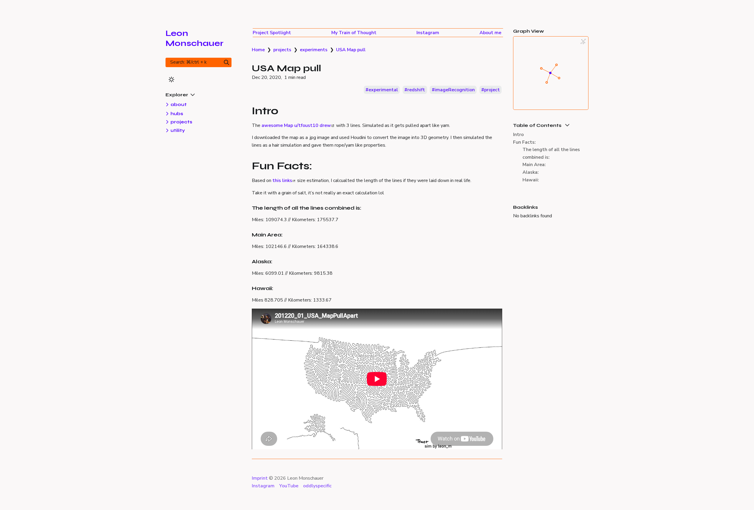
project (492, 90)
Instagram (427, 32)
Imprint (260, 478)
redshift (416, 90)
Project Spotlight (272, 32)
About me (490, 32)
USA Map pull (351, 50)
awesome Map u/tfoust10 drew (296, 125)
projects (282, 50)
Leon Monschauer (195, 38)
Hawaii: (530, 180)
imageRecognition (455, 90)
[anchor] (284, 110)
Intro (518, 134)
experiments (314, 50)
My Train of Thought (353, 32)
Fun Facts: (524, 142)
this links (282, 180)
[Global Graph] (583, 41)
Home (258, 50)
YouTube (288, 486)
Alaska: (530, 172)
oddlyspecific (317, 486)
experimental (383, 90)
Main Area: (534, 164)
